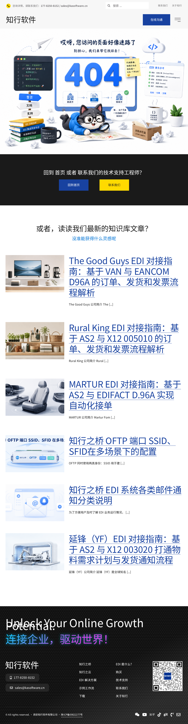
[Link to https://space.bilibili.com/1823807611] (144, 715)
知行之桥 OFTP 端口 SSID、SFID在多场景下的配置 (122, 445)
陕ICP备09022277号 (72, 714)
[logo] (21, 17)
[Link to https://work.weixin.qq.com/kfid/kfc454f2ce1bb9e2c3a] (137, 715)
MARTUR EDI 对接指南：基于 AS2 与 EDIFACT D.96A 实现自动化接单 (125, 394)
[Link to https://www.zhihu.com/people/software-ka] (152, 715)
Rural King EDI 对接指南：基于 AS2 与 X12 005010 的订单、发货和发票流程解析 (124, 338)
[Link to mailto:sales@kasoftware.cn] (178, 715)
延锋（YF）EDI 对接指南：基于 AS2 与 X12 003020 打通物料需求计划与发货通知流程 (124, 549)
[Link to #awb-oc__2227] (178, 20)
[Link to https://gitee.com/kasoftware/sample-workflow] (166, 715)
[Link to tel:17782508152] (172, 715)
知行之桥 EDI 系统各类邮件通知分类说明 (125, 494)
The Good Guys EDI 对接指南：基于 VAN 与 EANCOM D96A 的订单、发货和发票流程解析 (123, 276)
